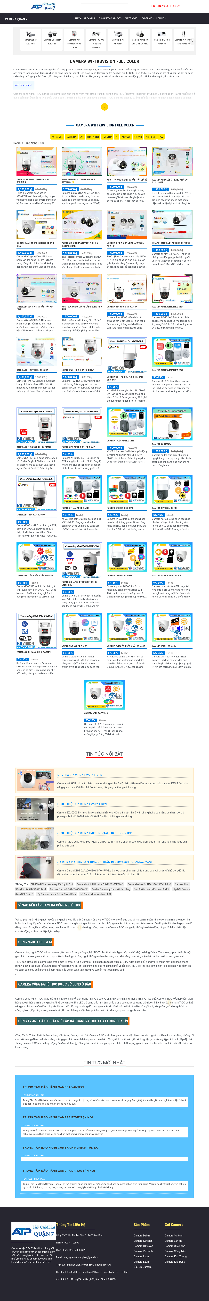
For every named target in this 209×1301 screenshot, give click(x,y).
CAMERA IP (147, 18)
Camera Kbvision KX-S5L (119, 575)
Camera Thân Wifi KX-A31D (75, 508)
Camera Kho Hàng (175, 1261)
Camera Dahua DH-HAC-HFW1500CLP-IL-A (149, 884)
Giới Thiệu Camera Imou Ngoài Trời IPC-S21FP (94, 833)
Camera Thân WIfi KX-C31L (120, 440)
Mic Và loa (57, 137)
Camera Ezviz (141, 1261)
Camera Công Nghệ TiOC (28, 143)
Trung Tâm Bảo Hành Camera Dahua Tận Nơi (59, 1170)
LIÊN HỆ (160, 18)
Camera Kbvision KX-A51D (120, 508)
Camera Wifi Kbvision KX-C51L (167, 370)
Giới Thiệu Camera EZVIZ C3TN (82, 804)
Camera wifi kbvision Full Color (104, 61)
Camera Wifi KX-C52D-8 (96, 713)
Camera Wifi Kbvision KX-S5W (167, 306)
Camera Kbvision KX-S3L (164, 508)
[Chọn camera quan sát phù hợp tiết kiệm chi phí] (192, 41)
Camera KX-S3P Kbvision (74, 646)
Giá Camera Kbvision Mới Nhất (95, 894)
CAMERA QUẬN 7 (16, 19)
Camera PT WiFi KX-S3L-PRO (30, 514)
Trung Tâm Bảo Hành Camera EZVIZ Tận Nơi (58, 1117)
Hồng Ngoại (93, 137)
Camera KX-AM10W (161, 444)
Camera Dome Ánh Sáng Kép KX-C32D (126, 646)
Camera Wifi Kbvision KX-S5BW (32, 370)
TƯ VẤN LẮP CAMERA (85, 18)
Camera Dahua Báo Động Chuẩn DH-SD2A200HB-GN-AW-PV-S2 (104, 862)
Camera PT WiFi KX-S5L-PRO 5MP (78, 447)
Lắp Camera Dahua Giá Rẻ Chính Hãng (56, 894)
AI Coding (150, 137)
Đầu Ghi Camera (143, 1266)
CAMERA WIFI (131, 18)
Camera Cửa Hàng (175, 1246)
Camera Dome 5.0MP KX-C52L (166, 575)
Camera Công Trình (175, 1251)
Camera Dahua (142, 1235)
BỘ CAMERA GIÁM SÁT (110, 18)
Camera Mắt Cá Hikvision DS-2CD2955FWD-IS (100, 884)
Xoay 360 (126, 137)
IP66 (161, 137)
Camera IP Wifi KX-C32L (164, 646)
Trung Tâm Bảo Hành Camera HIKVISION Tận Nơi (61, 1147)
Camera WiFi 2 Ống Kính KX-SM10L (33, 447)
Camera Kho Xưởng (176, 1256)
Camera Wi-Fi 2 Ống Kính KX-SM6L (33, 652)
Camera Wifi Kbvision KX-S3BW (78, 370)
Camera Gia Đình (174, 1235)
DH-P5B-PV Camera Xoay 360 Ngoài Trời (52, 884)
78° (81, 137)
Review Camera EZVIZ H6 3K (80, 775)
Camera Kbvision (143, 1240)
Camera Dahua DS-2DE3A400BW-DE (69, 889)
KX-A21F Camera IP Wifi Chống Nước (171, 243)
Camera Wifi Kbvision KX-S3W (122, 306)
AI (117, 137)
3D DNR (138, 137)
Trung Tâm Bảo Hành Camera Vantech (54, 1087)
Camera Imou (141, 1256)
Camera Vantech (143, 1251)
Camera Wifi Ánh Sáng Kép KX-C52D (34, 575)
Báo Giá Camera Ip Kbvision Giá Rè (151, 889)
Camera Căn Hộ (173, 1240)
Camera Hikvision (143, 1246)
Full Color (107, 137)
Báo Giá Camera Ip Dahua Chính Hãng (111, 889)
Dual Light (71, 137)
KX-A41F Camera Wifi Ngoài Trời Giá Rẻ (127, 179)
